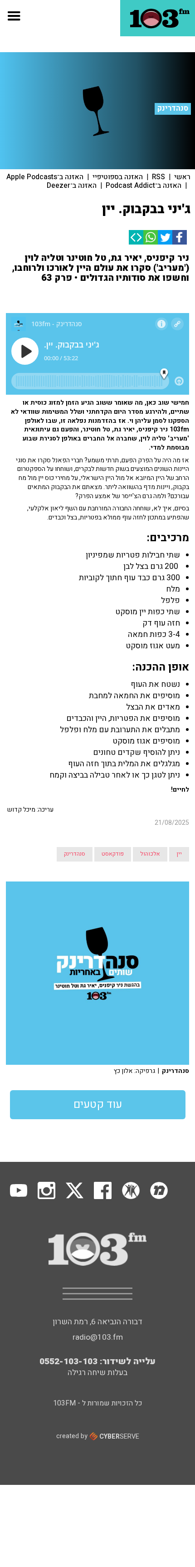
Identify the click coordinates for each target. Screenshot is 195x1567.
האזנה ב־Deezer (72, 185)
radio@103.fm (98, 1337)
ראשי (182, 177)
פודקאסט (113, 854)
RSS (158, 177)
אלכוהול (150, 854)
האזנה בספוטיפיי (118, 177)
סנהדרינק (172, 108)
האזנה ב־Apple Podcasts (44, 177)
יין (179, 854)
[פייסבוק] (179, 237)
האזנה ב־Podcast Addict (143, 185)
